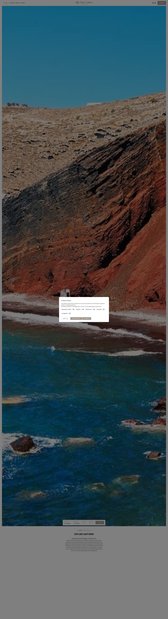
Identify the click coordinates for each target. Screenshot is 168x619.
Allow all (86, 318)
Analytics (78, 309)
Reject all (65, 318)
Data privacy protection (95, 306)
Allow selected (76, 318)
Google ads (64, 313)
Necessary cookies (66, 309)
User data (99, 309)
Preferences (88, 309)
